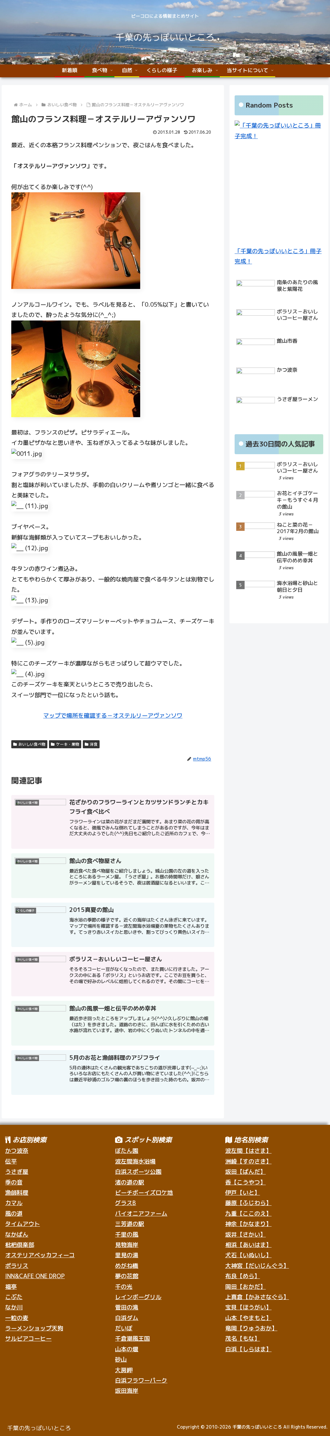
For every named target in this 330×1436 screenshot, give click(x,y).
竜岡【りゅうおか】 (251, 1328)
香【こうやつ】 (245, 1182)
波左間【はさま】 (248, 1151)
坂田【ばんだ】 (245, 1172)
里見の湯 (126, 1255)
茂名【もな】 (242, 1339)
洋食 (94, 744)
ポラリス (16, 1266)
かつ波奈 (16, 1151)
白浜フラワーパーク (141, 1380)
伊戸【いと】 (242, 1193)
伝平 (11, 1161)
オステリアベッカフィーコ (40, 1255)
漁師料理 (16, 1193)
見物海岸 (126, 1245)
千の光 (123, 1287)
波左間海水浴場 (135, 1161)
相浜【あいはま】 (248, 1245)
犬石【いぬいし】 (248, 1255)
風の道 (14, 1214)
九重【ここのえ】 (248, 1214)
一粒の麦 (16, 1318)
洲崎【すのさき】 (248, 1161)
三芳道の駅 (129, 1224)
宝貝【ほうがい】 (248, 1307)
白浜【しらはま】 (248, 1349)
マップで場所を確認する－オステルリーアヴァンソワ (112, 716)
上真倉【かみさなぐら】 (257, 1297)
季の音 (14, 1182)
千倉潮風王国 (132, 1339)
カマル (14, 1203)
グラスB (125, 1203)
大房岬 (123, 1370)
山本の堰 (126, 1349)
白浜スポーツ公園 (138, 1172)
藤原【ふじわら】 (248, 1203)
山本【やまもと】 (248, 1318)
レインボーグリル (138, 1297)
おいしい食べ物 (31, 744)
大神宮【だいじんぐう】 (257, 1266)
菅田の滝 (126, 1307)
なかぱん (16, 1234)
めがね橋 (126, 1266)
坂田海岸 (126, 1391)
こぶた (14, 1297)
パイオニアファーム (141, 1214)
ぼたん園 (126, 1151)
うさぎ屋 (16, 1172)
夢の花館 (126, 1276)
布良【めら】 (242, 1276)
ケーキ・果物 (67, 744)
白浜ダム (126, 1318)
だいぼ (123, 1328)
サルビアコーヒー (28, 1339)
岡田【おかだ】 (245, 1287)
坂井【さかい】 (245, 1234)
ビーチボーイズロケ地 (144, 1193)
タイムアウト (22, 1224)
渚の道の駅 (129, 1182)
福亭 (11, 1287)
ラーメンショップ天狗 (34, 1328)
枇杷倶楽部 (19, 1245)
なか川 (14, 1307)
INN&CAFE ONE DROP (35, 1276)
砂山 (121, 1359)
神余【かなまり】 (248, 1224)
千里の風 (126, 1234)
